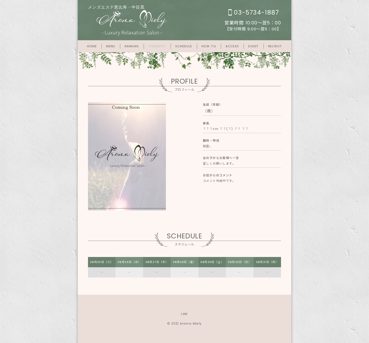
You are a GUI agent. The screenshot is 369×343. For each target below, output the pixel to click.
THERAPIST (157, 46)
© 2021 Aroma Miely (184, 323)
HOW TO (209, 46)
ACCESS (232, 46)
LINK (184, 314)
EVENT (253, 46)
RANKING (132, 46)
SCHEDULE (183, 46)
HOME (92, 46)
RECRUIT (275, 46)
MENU (110, 46)
